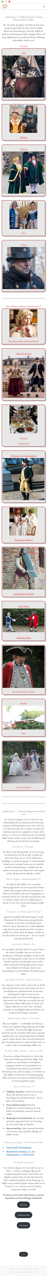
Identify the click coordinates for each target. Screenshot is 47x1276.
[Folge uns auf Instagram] (6, 1)
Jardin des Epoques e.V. (18, 1269)
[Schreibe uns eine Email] (2, 1)
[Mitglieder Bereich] (9, 1)
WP (19, 1272)
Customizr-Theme (32, 1272)
